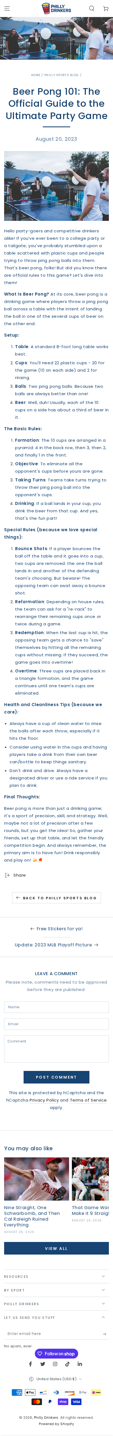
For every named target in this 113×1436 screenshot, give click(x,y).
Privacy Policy (44, 1100)
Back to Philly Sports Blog (60, 898)
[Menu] (7, 8)
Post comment (56, 1077)
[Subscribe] (106, 1334)
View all (56, 1248)
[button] (91, 8)
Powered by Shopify (56, 1424)
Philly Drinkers (46, 1417)
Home (35, 75)
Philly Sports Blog (61, 75)
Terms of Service (88, 1100)
